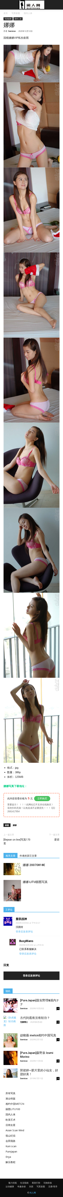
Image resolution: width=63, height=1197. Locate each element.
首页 (6, 13)
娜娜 (15, 825)
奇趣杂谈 (21, 1186)
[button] (58, 5)
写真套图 (16, 13)
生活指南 (24, 1182)
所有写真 (10, 1093)
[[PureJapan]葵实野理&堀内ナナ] (11, 1005)
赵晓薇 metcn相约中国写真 (38, 1035)
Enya (8, 1156)
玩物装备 (48, 1182)
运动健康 (10, 1186)
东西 (31, 1186)
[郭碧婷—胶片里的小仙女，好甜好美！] (11, 1073)
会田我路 (10, 1141)
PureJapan (11, 1151)
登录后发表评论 (24, 931)
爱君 (56, 839)
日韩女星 (10, 1125)
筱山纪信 (10, 1135)
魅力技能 (12, 1182)
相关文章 (10, 855)
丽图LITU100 (13, 1109)
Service (12, 31)
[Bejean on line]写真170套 (17, 841)
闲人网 (33, 1192)
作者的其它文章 (28, 855)
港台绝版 (10, 1098)
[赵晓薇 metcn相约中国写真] (11, 1040)
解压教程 (10, 1162)
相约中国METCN (15, 1103)
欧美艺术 (10, 1119)
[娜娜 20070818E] (12, 869)
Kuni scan (11, 1146)
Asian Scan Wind (15, 1130)
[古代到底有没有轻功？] (11, 1021)
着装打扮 (36, 1182)
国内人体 (28, 13)
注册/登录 (52, 1186)
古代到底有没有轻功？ (35, 1018)
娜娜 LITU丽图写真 (35, 882)
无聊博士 (24, 1022)
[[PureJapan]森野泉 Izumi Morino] (11, 1058)
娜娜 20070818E (34, 865)
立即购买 (42, 798)
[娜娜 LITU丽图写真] (12, 893)
